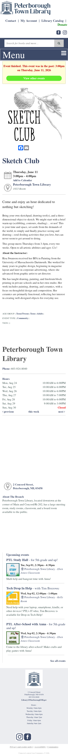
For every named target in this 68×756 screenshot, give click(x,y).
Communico (52, 746)
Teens (32, 313)
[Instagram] (20, 736)
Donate (62, 24)
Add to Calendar (22, 180)
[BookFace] (58, 32)
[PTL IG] (64, 32)
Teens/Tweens (22, 313)
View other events (34, 78)
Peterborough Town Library (32, 184)
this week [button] (33, 412)
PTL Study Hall (32, 559)
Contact (10, 20)
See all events (58, 661)
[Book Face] (27, 736)
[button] (63, 53)
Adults (40, 313)
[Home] (26, 8)
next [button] (61, 412)
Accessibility (40, 746)
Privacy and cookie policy (21, 746)
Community (22, 318)
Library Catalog (52, 20)
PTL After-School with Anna (35, 626)
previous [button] (8, 412)
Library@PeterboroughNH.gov (34, 700)
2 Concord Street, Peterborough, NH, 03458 (28, 486)
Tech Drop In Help (32, 588)
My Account (29, 20)
